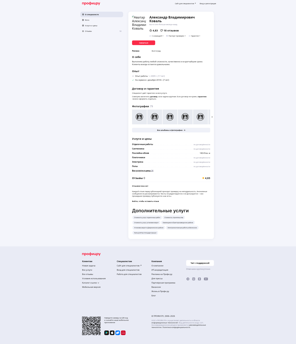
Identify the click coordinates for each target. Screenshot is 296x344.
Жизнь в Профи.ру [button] (160, 291)
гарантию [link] (202, 96)
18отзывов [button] (171, 30)
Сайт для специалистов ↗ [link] (129, 265)
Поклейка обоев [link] (140, 153)
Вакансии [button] (156, 287)
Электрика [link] (137, 162)
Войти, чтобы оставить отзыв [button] (145, 201)
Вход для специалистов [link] (128, 270)
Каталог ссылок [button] (89, 282)
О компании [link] (157, 265)
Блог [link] (153, 295)
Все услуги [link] (87, 270)
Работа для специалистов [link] (129, 274)
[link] (143, 42)
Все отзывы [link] (87, 274)
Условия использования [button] (94, 278)
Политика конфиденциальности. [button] (176, 327)
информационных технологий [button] (164, 322)
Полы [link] (135, 166)
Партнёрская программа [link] (163, 282)
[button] (101, 14)
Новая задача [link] (88, 265)
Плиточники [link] (138, 157)
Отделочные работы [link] (142, 144)
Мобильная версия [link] (91, 287)
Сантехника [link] (138, 148)
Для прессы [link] (157, 278)
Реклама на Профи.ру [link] (161, 274)
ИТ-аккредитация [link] (159, 270)
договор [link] (153, 96)
